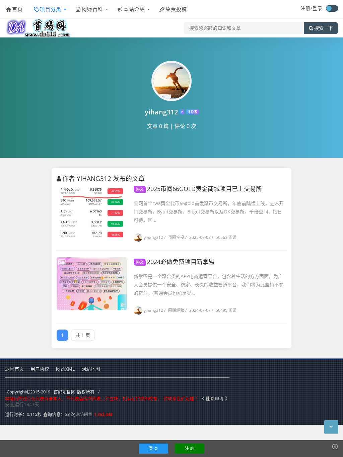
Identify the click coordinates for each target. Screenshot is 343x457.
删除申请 (214, 398)
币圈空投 (174, 237)
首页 (17, 9)
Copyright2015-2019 (28, 392)
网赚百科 (92, 9)
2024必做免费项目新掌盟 (175, 262)
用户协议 (39, 369)
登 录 (153, 448)
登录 (318, 8)
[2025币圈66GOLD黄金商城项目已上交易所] (92, 210)
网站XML (65, 369)
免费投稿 (176, 9)
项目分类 (50, 9)
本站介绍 (134, 9)
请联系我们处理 (178, 398)
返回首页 (14, 369)
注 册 (189, 448)
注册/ (306, 8)
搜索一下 (323, 28)
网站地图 (90, 369)
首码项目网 (64, 392)
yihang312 (153, 237)
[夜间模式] (332, 8)
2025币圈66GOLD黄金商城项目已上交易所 (199, 189)
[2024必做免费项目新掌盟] (92, 283)
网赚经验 (174, 310)
